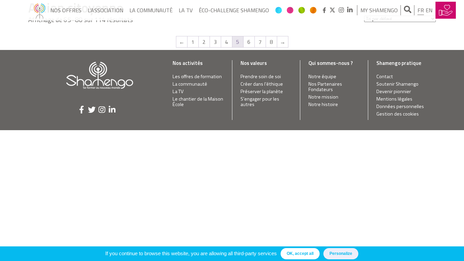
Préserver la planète (261, 91)
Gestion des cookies (397, 114)
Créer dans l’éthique (261, 84)
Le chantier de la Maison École (198, 101)
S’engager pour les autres (259, 101)
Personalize (340, 253)
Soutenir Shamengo (397, 84)
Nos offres (66, 10)
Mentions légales (394, 99)
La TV (186, 10)
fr (420, 10)
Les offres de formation (197, 76)
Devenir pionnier (393, 91)
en (429, 10)
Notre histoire (323, 104)
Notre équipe (322, 76)
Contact (384, 76)
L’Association (105, 10)
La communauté (151, 10)
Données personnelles (400, 106)
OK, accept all (300, 253)
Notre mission (323, 97)
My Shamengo (379, 10)
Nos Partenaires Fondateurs (325, 87)
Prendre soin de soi (260, 76)
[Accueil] (39, 10)
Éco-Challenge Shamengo (234, 10)
